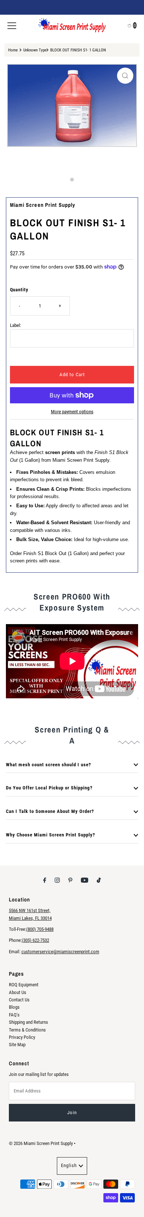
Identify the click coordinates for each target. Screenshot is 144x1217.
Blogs (14, 1007)
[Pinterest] (70, 880)
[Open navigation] (12, 25)
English (69, 1165)
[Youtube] (84, 880)
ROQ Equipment (23, 984)
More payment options (72, 411)
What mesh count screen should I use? (48, 764)
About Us (17, 992)
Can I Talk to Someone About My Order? (50, 811)
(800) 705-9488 (40, 929)
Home (13, 50)
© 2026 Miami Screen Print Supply (41, 1143)
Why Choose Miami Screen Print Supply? (50, 835)
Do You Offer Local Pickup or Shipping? (49, 788)
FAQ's (14, 1015)
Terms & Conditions (27, 1030)
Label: (15, 325)
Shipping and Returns (28, 1022)
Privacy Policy (22, 1037)
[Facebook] (44, 880)
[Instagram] (57, 880)
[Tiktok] (99, 880)
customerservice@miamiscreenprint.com (60, 951)
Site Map (17, 1044)
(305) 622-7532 (35, 940)
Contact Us (19, 999)
